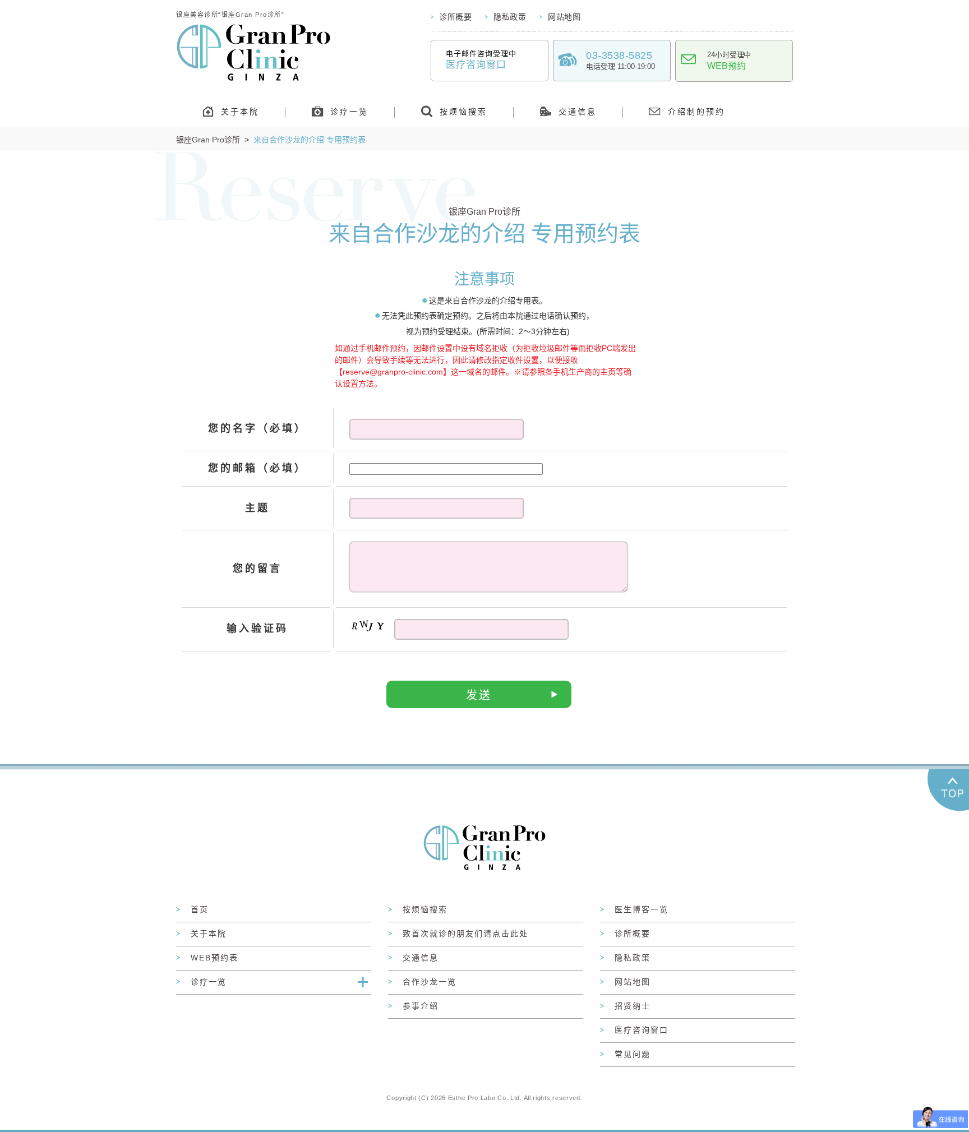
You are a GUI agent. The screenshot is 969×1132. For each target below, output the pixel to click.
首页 (200, 909)
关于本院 (240, 111)
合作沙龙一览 (429, 981)
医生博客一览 (641, 909)
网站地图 (564, 16)
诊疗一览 (349, 111)
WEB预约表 (214, 957)
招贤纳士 (632, 1005)
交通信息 (578, 111)
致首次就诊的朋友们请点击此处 (465, 933)
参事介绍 (421, 1005)
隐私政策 (509, 16)
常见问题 (632, 1054)
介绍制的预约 (696, 111)
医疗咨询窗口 (641, 1029)
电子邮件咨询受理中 (481, 59)
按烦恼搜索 (463, 111)
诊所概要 (455, 16)
